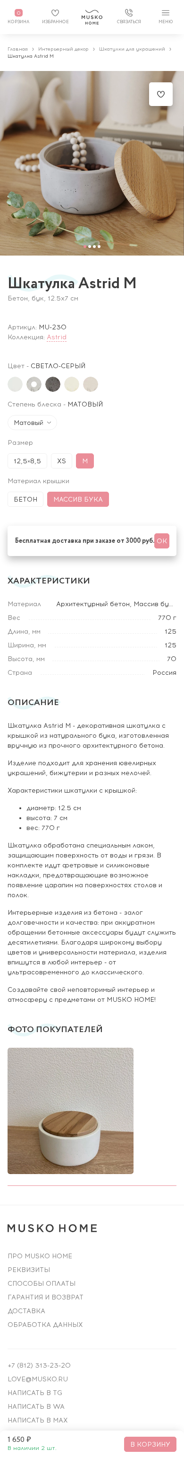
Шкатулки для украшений (132, 49)
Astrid (57, 337)
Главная (18, 49)
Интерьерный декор (63, 49)
